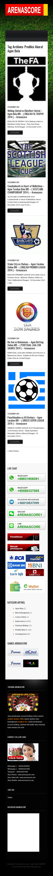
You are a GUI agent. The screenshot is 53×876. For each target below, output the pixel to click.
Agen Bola (19, 609)
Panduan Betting (21, 626)
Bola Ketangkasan (22, 613)
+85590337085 (24, 769)
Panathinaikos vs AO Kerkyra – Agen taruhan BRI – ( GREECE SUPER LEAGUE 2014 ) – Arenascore (25, 420)
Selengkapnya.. (15, 132)
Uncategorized (21, 634)
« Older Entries (13, 451)
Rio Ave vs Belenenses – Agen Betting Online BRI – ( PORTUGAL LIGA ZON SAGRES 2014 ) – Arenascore (25, 345)
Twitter (9, 798)
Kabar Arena (20, 621)
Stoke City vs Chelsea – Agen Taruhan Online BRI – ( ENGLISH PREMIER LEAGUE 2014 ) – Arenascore (26, 267)
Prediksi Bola (20, 630)
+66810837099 (22, 772)
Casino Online (20, 617)
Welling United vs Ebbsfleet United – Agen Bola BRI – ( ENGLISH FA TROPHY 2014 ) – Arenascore (25, 114)
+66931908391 (24, 766)
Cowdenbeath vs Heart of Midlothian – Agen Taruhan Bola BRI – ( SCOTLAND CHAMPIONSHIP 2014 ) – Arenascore (26, 189)
